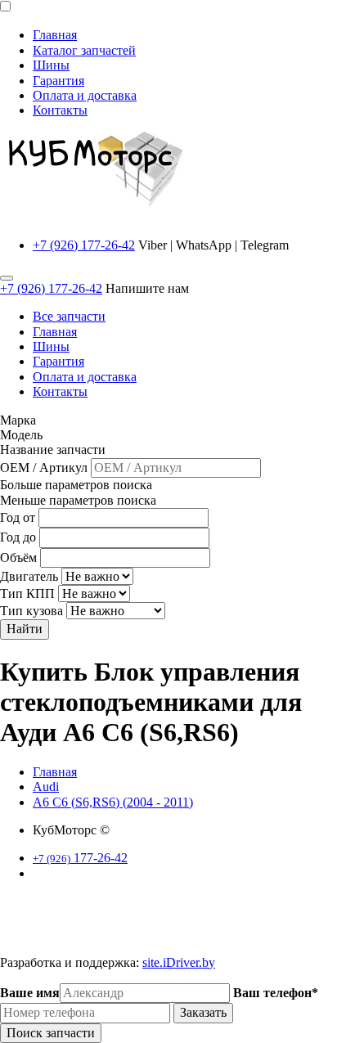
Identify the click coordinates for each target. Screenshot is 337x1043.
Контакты (60, 110)
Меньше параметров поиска (78, 500)
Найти (25, 629)
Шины (51, 65)
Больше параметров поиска (76, 485)
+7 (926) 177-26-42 (84, 245)
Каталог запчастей (84, 50)
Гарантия (58, 81)
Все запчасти (69, 316)
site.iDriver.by (178, 962)
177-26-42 (80, 858)
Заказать (203, 1012)
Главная (55, 35)
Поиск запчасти (51, 1033)
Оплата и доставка (85, 95)
